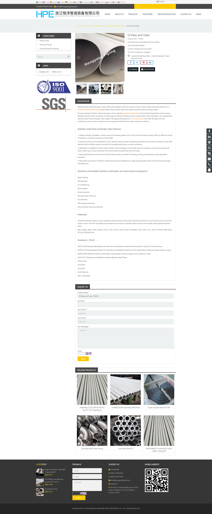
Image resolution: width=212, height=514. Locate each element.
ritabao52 (113, 484)
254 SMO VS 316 (51, 489)
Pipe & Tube (44, 40)
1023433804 (115, 469)
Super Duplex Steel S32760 (159, 407)
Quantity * (81, 301)
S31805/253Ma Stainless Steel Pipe (126, 407)
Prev (78, 58)
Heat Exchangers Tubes (160, 56)
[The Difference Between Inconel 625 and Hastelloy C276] (40, 485)
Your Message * (83, 326)
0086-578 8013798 (45, 6)
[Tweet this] (137, 62)
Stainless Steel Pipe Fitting (92, 448)
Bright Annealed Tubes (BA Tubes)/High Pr (55, 470)
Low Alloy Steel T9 (125, 448)
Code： (80, 351)
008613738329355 (116, 473)
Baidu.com (56, 71)
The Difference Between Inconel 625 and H (54, 480)
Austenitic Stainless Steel (140, 56)
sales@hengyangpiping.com (66, 6)
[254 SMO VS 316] (40, 495)
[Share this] (131, 62)
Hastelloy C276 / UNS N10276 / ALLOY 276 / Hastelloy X (92, 408)
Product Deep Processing (49, 48)
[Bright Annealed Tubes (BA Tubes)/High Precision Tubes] (40, 476)
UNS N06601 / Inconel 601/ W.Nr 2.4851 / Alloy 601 (159, 449)
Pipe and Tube (136, 58)
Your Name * (82, 309)
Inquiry (134, 69)
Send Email (148, 69)
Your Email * (82, 318)
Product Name (83, 292)
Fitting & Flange (46, 44)
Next (121, 58)
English (161, 1)
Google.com (44, 71)
